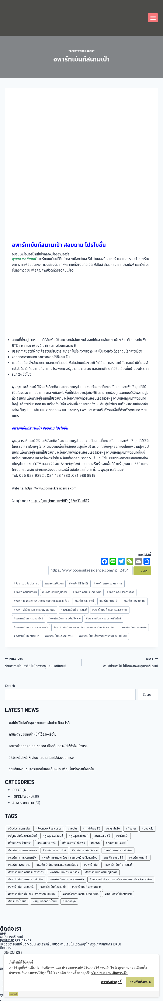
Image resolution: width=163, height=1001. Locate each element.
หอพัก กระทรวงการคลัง (120, 592)
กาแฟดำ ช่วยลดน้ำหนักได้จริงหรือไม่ (32, 734)
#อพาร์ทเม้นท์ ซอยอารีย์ (21, 887)
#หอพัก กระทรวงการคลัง (22, 857)
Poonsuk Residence (26, 583)
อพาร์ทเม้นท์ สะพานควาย (59, 636)
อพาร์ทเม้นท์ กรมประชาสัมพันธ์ (103, 618)
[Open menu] (153, 17)
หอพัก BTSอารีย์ (79, 583)
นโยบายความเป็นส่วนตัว (109, 973)
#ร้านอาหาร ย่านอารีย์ (19, 843)
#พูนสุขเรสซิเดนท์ (78, 836)
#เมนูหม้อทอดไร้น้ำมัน (44, 901)
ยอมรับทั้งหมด (140, 982)
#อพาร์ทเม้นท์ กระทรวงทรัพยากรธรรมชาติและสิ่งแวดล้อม (121, 879)
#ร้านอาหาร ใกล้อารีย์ (73, 843)
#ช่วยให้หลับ (113, 828)
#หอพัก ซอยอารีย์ (113, 857)
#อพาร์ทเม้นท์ (91, 865)
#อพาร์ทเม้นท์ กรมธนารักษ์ (64, 872)
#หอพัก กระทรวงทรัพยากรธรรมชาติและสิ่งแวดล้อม (69, 857)
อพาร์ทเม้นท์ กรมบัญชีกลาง (65, 618)
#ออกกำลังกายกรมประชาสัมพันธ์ (80, 894)
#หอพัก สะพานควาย (19, 865)
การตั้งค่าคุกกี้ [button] (111, 982)
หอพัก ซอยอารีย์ (84, 601)
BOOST (90, 51)
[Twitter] (121, 562)
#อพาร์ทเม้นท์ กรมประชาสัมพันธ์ (26, 879)
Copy (144, 570)
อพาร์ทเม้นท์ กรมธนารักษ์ (28, 618)
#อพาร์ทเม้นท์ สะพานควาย (86, 887)
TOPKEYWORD (76, 51)
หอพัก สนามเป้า (108, 601)
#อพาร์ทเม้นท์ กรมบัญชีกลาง (101, 872)
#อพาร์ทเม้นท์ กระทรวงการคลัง (66, 879)
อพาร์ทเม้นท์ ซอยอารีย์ (134, 627)
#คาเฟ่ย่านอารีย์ (91, 828)
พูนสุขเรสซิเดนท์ (54, 583)
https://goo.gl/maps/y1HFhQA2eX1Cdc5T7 (60, 501)
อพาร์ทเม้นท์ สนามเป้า (26, 636)
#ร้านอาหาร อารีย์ (46, 843)
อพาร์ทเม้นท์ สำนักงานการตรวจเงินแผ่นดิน (103, 636)
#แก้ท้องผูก (69, 901)
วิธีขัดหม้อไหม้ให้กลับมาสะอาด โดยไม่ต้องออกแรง (41, 758)
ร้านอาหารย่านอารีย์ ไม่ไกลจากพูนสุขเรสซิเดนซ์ (35, 663)
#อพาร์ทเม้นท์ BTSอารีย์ (118, 865)
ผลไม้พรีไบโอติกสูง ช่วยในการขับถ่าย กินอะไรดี (39, 723)
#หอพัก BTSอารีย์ (116, 843)
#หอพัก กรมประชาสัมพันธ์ (118, 850)
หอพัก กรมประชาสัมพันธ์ (87, 592)
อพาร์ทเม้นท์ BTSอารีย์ (74, 610)
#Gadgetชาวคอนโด (19, 828)
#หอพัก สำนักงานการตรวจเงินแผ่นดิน (57, 865)
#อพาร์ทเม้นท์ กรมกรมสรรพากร (26, 872)
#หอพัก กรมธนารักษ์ (54, 850)
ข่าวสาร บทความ (23, 803)
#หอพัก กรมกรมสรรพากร (22, 850)
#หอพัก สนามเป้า (138, 857)
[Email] (138, 562)
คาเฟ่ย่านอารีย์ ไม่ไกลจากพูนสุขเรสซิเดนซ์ (130, 663)
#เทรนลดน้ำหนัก (17, 901)
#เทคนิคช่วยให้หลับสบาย (118, 894)
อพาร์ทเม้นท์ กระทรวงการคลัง (31, 627)
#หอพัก (95, 843)
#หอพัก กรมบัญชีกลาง (85, 850)
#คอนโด (72, 828)
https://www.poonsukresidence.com (50, 488)
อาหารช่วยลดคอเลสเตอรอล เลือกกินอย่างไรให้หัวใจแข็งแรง (48, 746)
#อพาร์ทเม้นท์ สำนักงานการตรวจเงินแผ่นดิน (32, 894)
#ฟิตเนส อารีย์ (102, 836)
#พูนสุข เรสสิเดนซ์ (53, 836)
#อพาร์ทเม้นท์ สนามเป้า (53, 887)
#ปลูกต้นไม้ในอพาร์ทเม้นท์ (22, 836)
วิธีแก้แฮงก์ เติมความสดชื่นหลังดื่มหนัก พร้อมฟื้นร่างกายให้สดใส (51, 769)
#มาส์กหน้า (122, 836)
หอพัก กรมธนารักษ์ (25, 592)
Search (10, 686)
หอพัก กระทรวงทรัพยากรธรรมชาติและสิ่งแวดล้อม (41, 601)
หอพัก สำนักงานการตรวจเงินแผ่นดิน (34, 610)
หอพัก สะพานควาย (135, 601)
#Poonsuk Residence (49, 828)
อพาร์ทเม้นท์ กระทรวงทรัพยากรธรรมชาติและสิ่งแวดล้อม (84, 627)
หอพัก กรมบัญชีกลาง (54, 592)
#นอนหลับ (147, 828)
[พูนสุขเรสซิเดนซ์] (19, 17)
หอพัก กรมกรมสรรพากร (108, 583)
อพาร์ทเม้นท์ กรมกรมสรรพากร (109, 610)
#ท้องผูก (131, 828)
